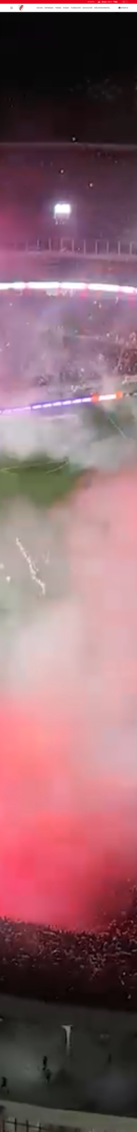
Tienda (58, 8)
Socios (40, 8)
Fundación (76, 8)
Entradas (49, 8)
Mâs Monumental (102, 8)
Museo (66, 8)
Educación (87, 8)
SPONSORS (91, 2)
